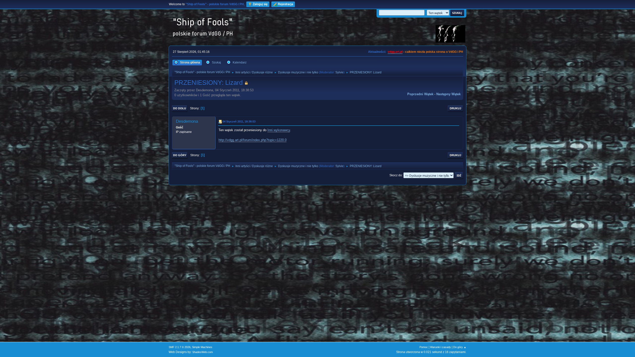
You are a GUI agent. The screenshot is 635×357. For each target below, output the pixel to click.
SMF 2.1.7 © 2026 (179, 347)
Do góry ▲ (459, 347)
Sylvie (339, 72)
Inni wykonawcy (278, 130)
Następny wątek (448, 94)
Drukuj (455, 108)
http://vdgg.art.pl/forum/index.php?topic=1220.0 (252, 140)
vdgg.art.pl (395, 52)
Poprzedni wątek (420, 94)
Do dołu (179, 108)
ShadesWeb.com (202, 352)
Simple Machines (202, 347)
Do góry (179, 155)
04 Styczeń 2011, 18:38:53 (238, 121)
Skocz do (395, 175)
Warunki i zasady (440, 347)
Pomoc (423, 347)
